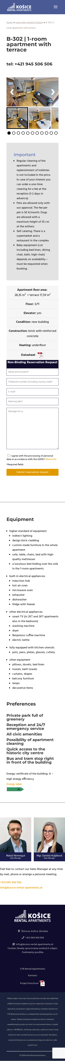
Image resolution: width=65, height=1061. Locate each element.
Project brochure (29, 983)
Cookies (12, 948)
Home (9, 23)
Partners (32, 976)
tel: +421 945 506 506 (29, 64)
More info (51, 459)
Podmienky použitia (32, 952)
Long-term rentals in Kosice (29, 23)
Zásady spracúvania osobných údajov (37, 948)
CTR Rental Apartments (32, 969)
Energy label (14, 784)
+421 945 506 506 (10, 882)
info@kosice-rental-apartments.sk (21, 887)
